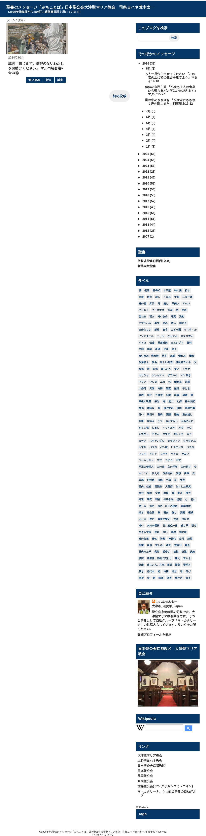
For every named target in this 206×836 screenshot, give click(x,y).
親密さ (166, 551)
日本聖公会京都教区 (151, 765)
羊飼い (175, 303)
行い (141, 414)
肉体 (155, 368)
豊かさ (187, 558)
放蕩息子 (144, 362)
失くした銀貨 (183, 486)
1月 (149, 146)
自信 (149, 545)
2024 (146, 160)
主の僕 (160, 466)
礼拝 (179, 401)
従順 (179, 499)
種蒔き (150, 408)
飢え (188, 577)
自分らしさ (145, 329)
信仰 (149, 296)
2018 (146, 195)
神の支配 (190, 401)
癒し (166, 303)
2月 (149, 140)
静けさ (178, 577)
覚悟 (157, 551)
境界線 (158, 486)
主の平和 (172, 466)
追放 (174, 571)
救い (173, 323)
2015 (146, 213)
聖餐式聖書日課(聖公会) (154, 261)
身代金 (150, 571)
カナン (142, 440)
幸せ (149, 394)
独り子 (184, 525)
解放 (157, 329)
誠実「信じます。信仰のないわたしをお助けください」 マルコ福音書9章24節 (36, 68)
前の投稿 (120, 96)
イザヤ (186, 368)
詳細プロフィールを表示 (155, 634)
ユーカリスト (146, 460)
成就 (184, 394)
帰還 (141, 499)
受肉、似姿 (145, 486)
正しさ (142, 519)
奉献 (149, 349)
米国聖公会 (145, 781)
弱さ (151, 316)
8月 (149, 68)
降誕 (161, 577)
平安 (149, 499)
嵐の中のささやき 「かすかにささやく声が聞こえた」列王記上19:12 (170, 101)
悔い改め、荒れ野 (149, 355)
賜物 (176, 414)
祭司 (181, 538)
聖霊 (141, 296)
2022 (146, 171)
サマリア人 (187, 336)
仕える (155, 473)
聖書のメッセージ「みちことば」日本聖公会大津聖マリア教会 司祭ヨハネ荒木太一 (80, 7)
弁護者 (159, 394)
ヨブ (159, 460)
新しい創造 (166, 362)
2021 (146, 177)
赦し (157, 296)
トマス (142, 447)
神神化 (172, 538)
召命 (170, 310)
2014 (146, 218)
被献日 (178, 545)
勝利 (189, 342)
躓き (141, 571)
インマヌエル (146, 336)
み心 (189, 427)
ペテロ (190, 447)
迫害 (166, 571)
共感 (141, 479)
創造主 (178, 381)
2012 (146, 230)
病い (165, 532)
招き (141, 512)
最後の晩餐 (145, 401)
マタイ (142, 453)
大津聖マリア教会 (150, 755)
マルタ (153, 381)
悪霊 (164, 355)
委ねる (142, 316)
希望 (157, 349)
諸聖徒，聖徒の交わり (159, 558)
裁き (187, 545)
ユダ (162, 381)
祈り (49, 79)
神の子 (183, 323)
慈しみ (142, 506)
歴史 (151, 519)
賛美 (177, 564)
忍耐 (168, 394)
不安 (178, 460)
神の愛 (178, 290)
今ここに (144, 473)
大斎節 (169, 486)
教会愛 (150, 512)
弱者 (157, 499)
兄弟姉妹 (163, 342)
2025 (146, 154)
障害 (169, 577)
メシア (153, 453)
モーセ (164, 453)
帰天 (188, 493)
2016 (146, 207)
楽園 (182, 512)
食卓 (165, 329)
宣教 (141, 394)
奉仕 (141, 493)
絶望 (190, 538)
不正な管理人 (146, 466)
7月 (149, 111)
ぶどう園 (176, 329)
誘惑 (168, 414)
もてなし (144, 434)
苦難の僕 (190, 408)
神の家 (183, 532)
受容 (182, 479)
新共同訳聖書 (147, 266)
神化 (141, 408)
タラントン (174, 440)
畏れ (157, 532)
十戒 (168, 479)
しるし (155, 427)
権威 (190, 512)
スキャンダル (156, 440)
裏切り (150, 414)
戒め (151, 506)
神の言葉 (144, 538)
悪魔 (173, 316)
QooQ (110, 834)
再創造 (150, 479)
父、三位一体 (170, 525)
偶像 (186, 473)
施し (174, 512)
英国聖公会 (145, 776)
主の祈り (186, 466)
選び (188, 571)
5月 (149, 123)
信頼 (178, 473)
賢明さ (187, 564)
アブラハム (145, 323)
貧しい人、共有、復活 (159, 564)
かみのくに (187, 421)
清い (141, 525)
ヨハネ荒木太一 (166, 601)
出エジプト (177, 342)
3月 (149, 134)
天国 (151, 388)
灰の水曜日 (153, 525)
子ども (186, 388)
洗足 (175, 519)
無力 (170, 401)
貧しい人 (166, 368)
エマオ (166, 434)
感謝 (172, 355)
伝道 (151, 342)
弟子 (174, 349)
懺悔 (191, 355)
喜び (157, 323)
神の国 (142, 303)
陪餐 (141, 421)
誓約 (160, 414)
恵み (165, 323)
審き (179, 493)
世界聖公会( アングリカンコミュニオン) (165, 786)
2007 (146, 236)
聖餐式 (156, 290)
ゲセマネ (172, 336)
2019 (146, 189)
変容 (184, 310)
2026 (146, 63)
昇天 (151, 303)
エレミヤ (178, 434)
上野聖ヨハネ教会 (150, 760)
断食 (166, 512)
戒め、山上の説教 (168, 506)
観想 (175, 551)
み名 (180, 427)
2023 (146, 165)
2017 (146, 201)
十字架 (167, 290)
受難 (141, 349)
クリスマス (158, 310)
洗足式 (185, 519)
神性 (154, 538)
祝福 (141, 368)
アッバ (186, 303)
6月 (149, 117)
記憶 (184, 551)
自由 (179, 408)
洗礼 (181, 316)
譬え (177, 558)
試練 (192, 551)
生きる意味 (145, 532)
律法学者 (168, 499)
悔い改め (34, 79)
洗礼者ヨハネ (183, 362)
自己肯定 (168, 408)
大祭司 (142, 388)
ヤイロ (174, 453)
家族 (166, 493)
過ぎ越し (187, 414)
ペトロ (142, 342)
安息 (157, 493)
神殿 (162, 538)
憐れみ (182, 355)
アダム (155, 434)
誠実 (60, 79)
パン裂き (186, 375)
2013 (146, 224)
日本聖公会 (145, 770)
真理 (173, 532)
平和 (166, 349)
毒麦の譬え (164, 519)
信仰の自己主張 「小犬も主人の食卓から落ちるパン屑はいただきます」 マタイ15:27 (171, 90)
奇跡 (160, 388)
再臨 (160, 479)
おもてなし (172, 421)
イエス (167, 296)
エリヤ (160, 336)
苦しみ (159, 545)
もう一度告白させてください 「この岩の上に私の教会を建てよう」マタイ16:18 (171, 77)
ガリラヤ (144, 375)
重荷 (141, 577)
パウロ (153, 447)
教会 (154, 362)
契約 (149, 493)
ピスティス (177, 447)
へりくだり (169, 427)
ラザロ (169, 460)
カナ (189, 434)
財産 (141, 564)
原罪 (187, 381)
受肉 (176, 296)
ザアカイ (172, 375)
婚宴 (168, 388)
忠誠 (176, 394)
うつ (159, 421)
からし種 (144, 427)
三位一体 (187, 296)
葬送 (168, 545)
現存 (194, 525)
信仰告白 (168, 473)
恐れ (193, 499)
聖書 (141, 545)
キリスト (144, 310)
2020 (146, 183)
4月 (149, 128)
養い (176, 368)
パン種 (164, 447)
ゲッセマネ (158, 375)
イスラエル (190, 329)
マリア (142, 381)
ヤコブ (185, 453)
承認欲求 (186, 506)
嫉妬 (176, 388)
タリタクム (189, 440)
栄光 (157, 401)
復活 (146, 290)
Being (150, 421)
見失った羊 (145, 551)
